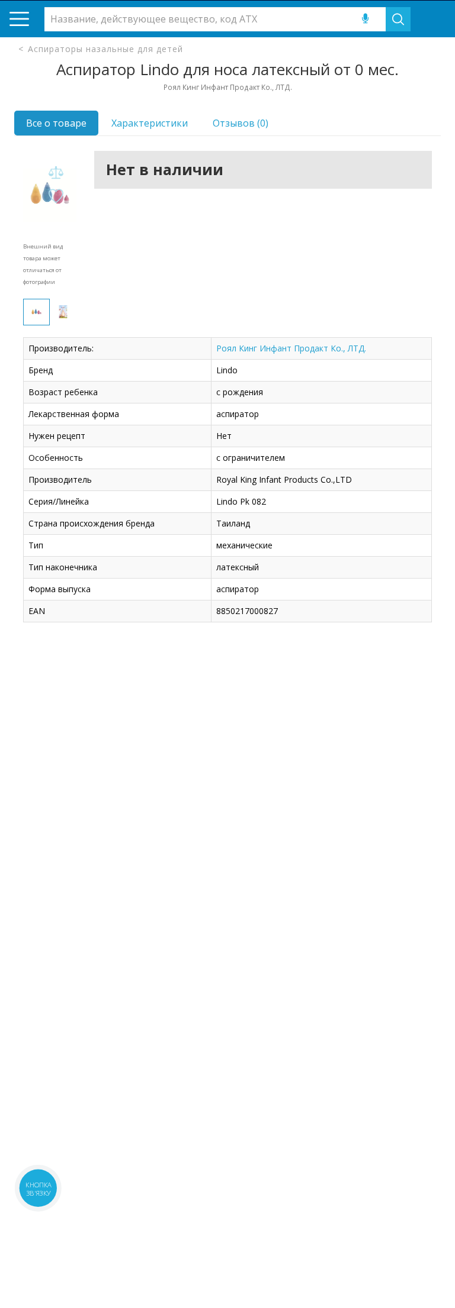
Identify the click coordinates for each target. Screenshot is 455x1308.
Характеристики (149, 123)
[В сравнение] (56, 173)
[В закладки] (56, 196)
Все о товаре (56, 123)
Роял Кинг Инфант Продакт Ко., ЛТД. (291, 348)
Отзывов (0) (240, 123)
